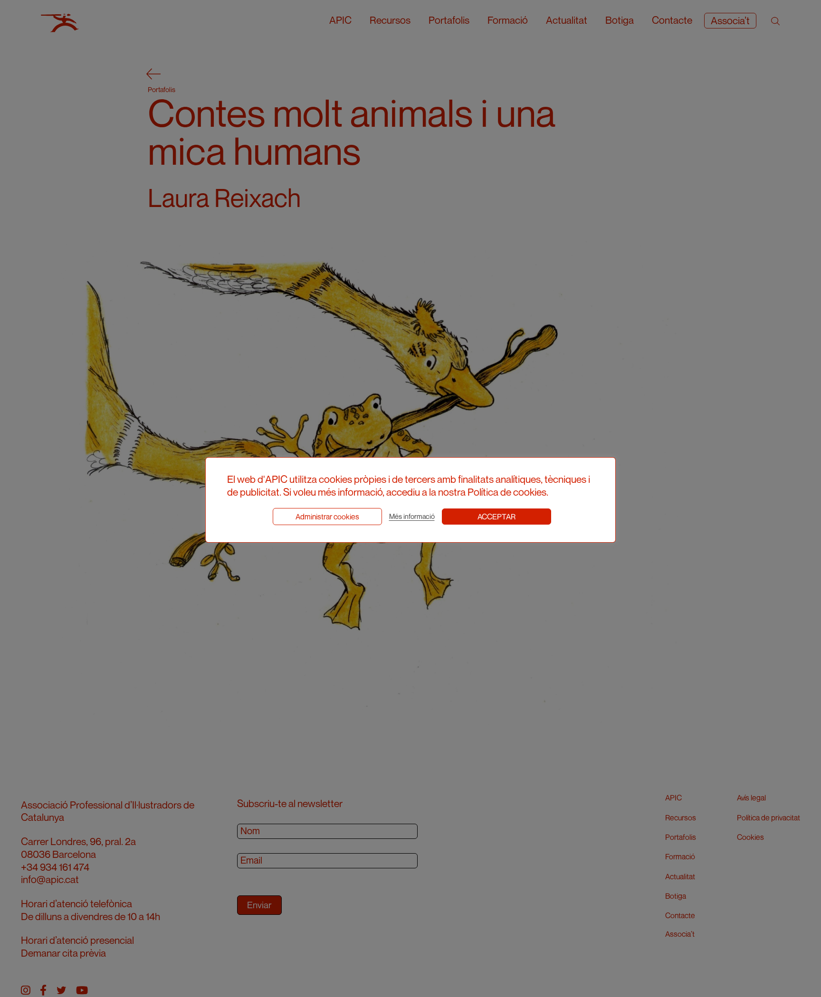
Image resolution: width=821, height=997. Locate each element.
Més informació (412, 516)
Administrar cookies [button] (327, 516)
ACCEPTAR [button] (496, 516)
